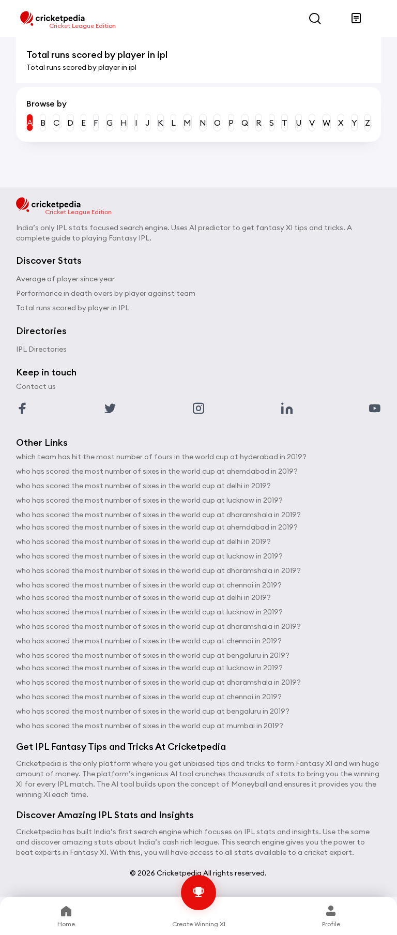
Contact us (36, 386)
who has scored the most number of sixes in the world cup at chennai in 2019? (149, 585)
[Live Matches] (356, 18)
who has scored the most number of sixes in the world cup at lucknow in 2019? (149, 500)
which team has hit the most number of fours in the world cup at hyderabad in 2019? (161, 456)
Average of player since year (65, 278)
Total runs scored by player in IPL (72, 307)
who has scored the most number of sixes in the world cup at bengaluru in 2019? (152, 655)
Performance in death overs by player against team (105, 293)
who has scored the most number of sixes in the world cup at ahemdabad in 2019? (157, 471)
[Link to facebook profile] (22, 408)
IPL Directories (41, 349)
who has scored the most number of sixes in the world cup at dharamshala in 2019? (158, 514)
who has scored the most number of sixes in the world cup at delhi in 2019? (143, 485)
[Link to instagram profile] (198, 408)
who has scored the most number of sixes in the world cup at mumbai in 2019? (149, 725)
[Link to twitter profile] (110, 408)
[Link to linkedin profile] (287, 408)
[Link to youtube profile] (375, 408)
